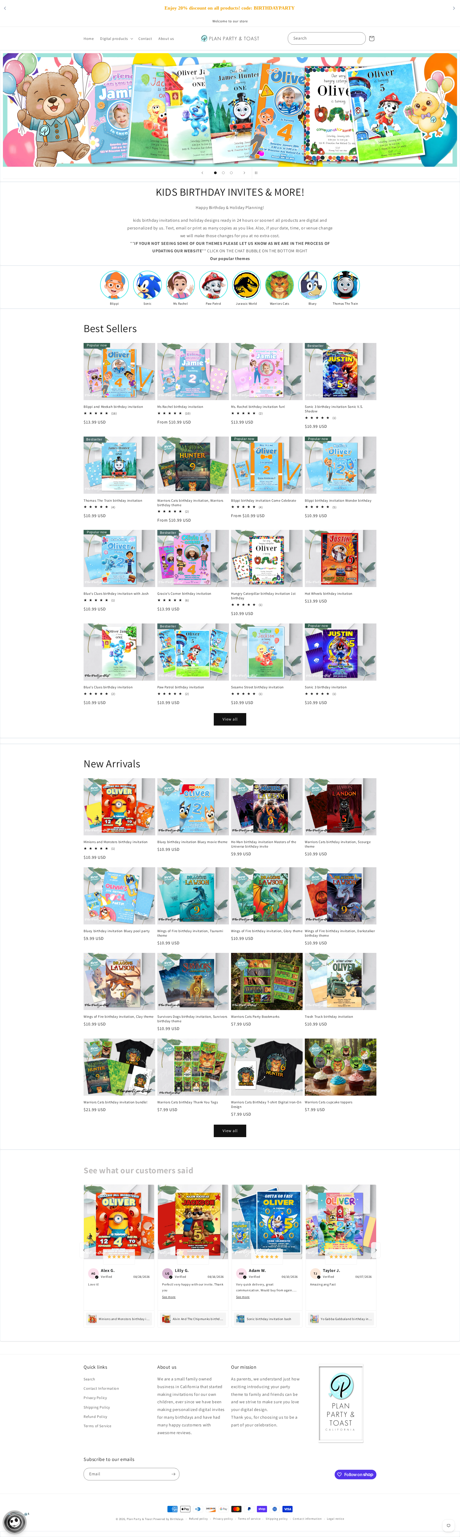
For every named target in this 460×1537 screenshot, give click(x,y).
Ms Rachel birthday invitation (180, 407)
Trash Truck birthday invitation (329, 1017)
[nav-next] (376, 1250)
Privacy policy (223, 1519)
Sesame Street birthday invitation (257, 687)
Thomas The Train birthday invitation (113, 500)
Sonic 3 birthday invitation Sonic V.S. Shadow (334, 409)
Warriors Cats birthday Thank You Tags (187, 1102)
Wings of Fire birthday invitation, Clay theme (119, 1017)
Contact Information (101, 1388)
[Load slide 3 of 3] (231, 173)
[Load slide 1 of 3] (215, 173)
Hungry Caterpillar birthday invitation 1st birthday (263, 596)
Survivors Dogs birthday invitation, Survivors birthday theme (192, 1019)
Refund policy (198, 1519)
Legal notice (335, 1519)
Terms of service (249, 1519)
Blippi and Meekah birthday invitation (113, 407)
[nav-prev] (84, 1250)
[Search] (359, 38)
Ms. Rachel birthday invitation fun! (258, 407)
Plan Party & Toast (140, 1519)
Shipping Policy (97, 1407)
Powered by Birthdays (168, 1519)
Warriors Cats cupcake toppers (328, 1102)
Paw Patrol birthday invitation (180, 687)
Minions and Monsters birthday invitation (116, 842)
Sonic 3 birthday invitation (326, 687)
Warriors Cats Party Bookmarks (255, 1017)
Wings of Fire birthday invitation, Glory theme (267, 931)
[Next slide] (244, 173)
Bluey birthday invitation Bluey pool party (117, 931)
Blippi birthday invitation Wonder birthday (338, 500)
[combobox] (326, 38)
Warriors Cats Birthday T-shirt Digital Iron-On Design (266, 1104)
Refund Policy (95, 1416)
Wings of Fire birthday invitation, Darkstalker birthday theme (340, 933)
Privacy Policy (95, 1397)
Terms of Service (98, 1425)
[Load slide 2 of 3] (223, 173)
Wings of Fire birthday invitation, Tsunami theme (190, 933)
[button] (116, 38)
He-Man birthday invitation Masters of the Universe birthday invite (263, 844)
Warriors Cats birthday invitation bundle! (116, 1102)
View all (230, 719)
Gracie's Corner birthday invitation (184, 594)
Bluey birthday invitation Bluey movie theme (192, 842)
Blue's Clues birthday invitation (108, 687)
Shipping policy (277, 1519)
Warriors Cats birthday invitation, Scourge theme (338, 844)
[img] (119, 1256)
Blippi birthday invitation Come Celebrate (263, 500)
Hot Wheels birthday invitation (328, 594)
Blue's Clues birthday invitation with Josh (116, 594)
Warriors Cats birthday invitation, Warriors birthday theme (190, 502)
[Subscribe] (173, 1474)
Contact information (307, 1519)
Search (89, 1379)
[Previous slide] (202, 173)
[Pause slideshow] (258, 173)
